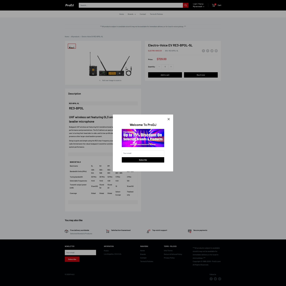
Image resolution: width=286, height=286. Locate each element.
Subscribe (143, 160)
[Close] (169, 119)
